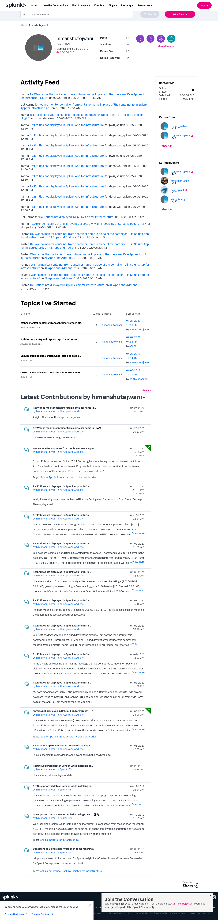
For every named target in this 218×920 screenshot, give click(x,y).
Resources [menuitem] (144, 5)
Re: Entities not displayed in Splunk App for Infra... (62, 486)
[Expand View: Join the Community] (67, 5)
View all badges (166, 46)
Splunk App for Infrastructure (56, 477)
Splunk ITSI (26, 360)
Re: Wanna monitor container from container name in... (64, 407)
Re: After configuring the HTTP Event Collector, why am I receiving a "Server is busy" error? (88, 223)
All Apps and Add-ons (63, 237)
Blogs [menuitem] (112, 5)
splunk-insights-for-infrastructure (59, 839)
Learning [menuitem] (126, 5)
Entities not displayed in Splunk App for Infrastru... (49, 339)
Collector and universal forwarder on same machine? (51, 372)
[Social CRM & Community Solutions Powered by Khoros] (190, 884)
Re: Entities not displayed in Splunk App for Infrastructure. (67, 125)
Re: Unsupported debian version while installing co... (63, 765)
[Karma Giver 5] (140, 39)
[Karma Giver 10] (150, 39)
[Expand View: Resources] (151, 5)
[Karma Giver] (161, 39)
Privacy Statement (14, 914)
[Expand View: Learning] (132, 5)
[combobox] (89, 14)
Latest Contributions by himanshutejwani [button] (81, 397)
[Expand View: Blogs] (116, 5)
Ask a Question (180, 14)
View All (146, 390)
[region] (47, 910)
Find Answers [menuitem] (80, 5)
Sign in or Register (181, 903)
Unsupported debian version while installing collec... (50, 355)
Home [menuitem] (33, 5)
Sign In (204, 5)
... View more (137, 417)
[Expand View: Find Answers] (89, 5)
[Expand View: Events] (103, 5)
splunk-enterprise (86, 477)
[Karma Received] (171, 39)
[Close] (89, 905)
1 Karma (139, 455)
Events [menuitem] (98, 5)
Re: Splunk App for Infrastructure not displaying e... (62, 745)
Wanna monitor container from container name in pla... (51, 322)
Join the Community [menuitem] (54, 5)
